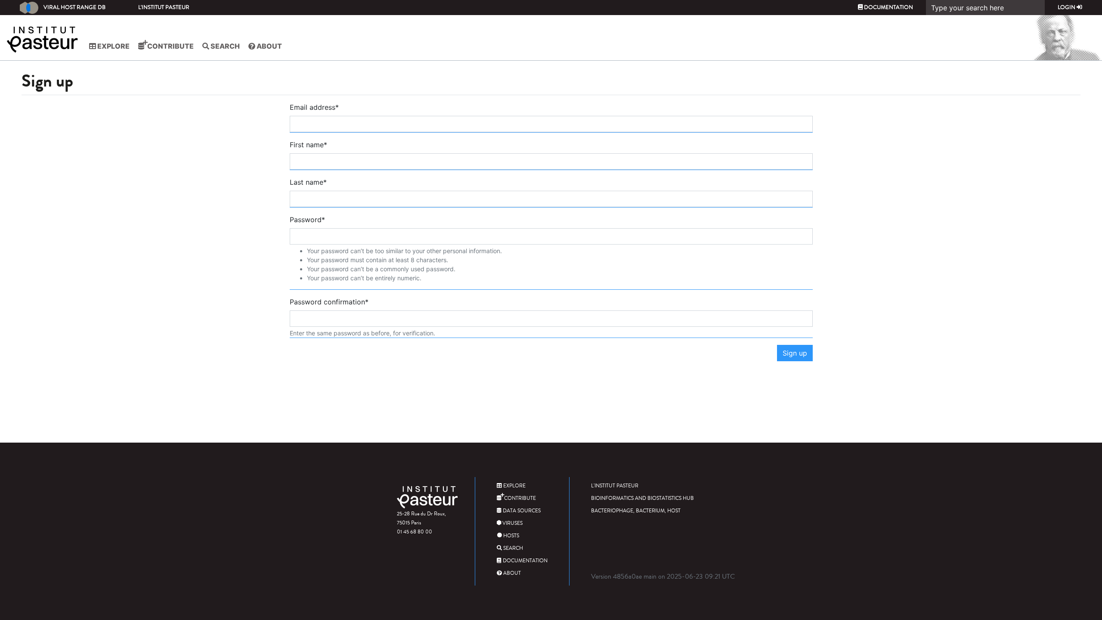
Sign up (795, 353)
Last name (308, 182)
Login (1067, 7)
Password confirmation (329, 302)
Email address (314, 107)
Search (224, 46)
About (268, 46)
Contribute (170, 46)
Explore (113, 46)
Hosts (510, 535)
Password (307, 219)
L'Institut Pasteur (163, 7)
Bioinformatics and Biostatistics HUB (642, 498)
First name (308, 144)
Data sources (521, 511)
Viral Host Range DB (74, 7)
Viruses (512, 523)
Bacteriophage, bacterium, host (636, 511)
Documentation (888, 7)
